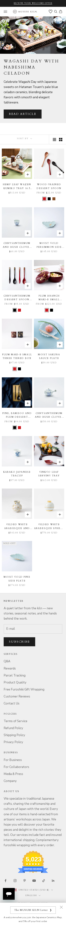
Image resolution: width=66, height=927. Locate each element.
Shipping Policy (14, 735)
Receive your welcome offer (33, 3)
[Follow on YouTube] (34, 880)
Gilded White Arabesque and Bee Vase (17, 526)
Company (10, 781)
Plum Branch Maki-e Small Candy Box (49, 298)
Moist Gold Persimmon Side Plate (49, 245)
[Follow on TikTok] (43, 880)
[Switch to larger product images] (54, 139)
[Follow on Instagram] (15, 880)
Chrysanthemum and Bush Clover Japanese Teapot (49, 415)
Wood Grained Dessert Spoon (49, 186)
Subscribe (19, 642)
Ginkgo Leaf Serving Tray (49, 473)
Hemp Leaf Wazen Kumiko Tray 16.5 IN (17, 186)
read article (22, 114)
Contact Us (11, 703)
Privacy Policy (13, 742)
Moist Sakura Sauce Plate (49, 356)
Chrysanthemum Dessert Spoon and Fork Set (16, 298)
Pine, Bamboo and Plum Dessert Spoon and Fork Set (17, 415)
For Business (13, 760)
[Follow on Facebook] (5, 880)
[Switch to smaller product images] (60, 139)
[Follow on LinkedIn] (53, 880)
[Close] (61, 907)
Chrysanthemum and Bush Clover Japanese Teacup (17, 245)
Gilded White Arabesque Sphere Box (49, 526)
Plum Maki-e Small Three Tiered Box (17, 356)
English (31, 895)
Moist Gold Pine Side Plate (17, 578)
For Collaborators (16, 767)
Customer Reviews (17, 696)
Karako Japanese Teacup (17, 473)
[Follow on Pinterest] (24, 880)
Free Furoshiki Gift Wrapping (24, 689)
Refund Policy (13, 728)
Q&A (7, 661)
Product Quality (15, 682)
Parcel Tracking (14, 675)
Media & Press (13, 774)
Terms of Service (15, 721)
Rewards (10, 668)
